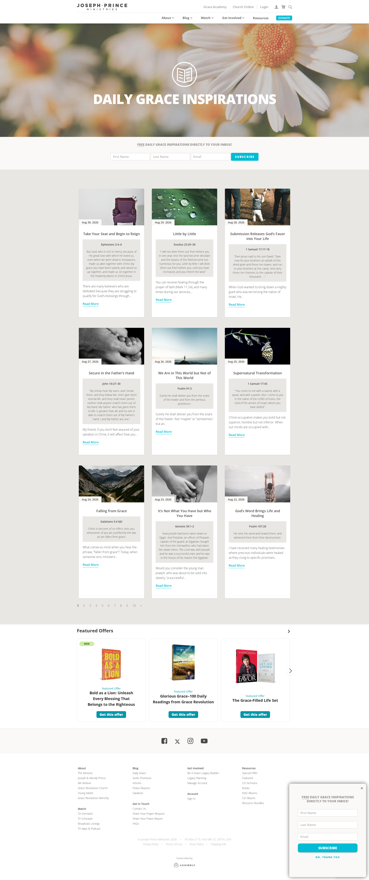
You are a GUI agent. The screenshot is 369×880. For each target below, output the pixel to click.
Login (264, 7)
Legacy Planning (196, 778)
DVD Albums (249, 793)
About (166, 18)
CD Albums (248, 798)
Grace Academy (215, 7)
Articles (137, 783)
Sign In (191, 798)
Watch (206, 18)
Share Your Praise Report (148, 818)
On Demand (85, 813)
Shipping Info (218, 844)
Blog (186, 18)
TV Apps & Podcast (89, 828)
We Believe (84, 783)
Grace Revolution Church (93, 788)
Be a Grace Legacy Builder (203, 773)
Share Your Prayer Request (149, 813)
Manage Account (197, 783)
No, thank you (328, 857)
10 (134, 606)
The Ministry (85, 773)
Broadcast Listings (89, 823)
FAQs (136, 823)
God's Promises (142, 778)
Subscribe (244, 157)
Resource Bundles (253, 803)
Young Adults (85, 793)
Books (246, 788)
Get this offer (111, 714)
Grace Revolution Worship (93, 798)
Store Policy (196, 844)
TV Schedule (85, 818)
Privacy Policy (151, 844)
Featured (247, 778)
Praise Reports (141, 788)
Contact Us (139, 808)
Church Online (243, 7)
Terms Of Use (174, 844)
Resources (260, 18)
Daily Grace (139, 773)
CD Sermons (249, 783)
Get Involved (231, 18)
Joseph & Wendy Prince (92, 778)
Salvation (138, 793)
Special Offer (250, 773)
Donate (284, 18)
